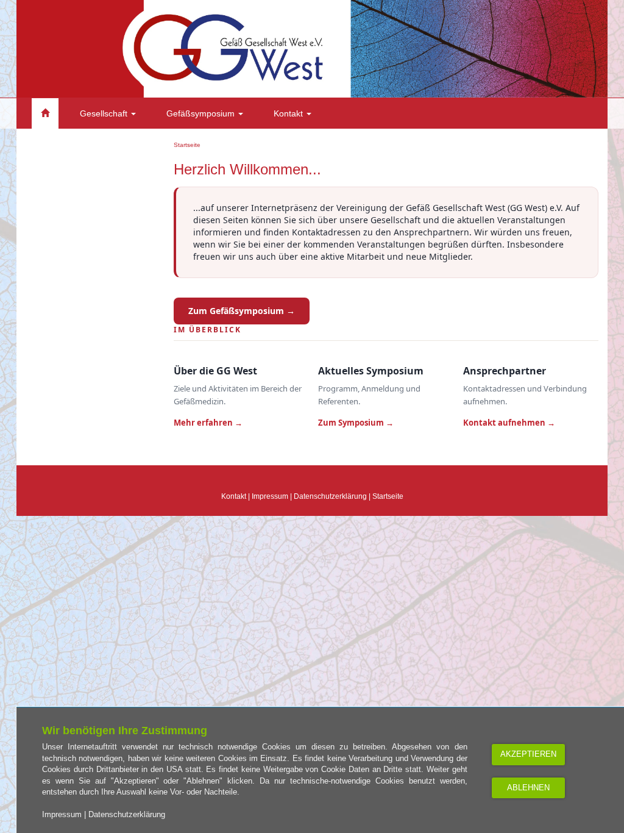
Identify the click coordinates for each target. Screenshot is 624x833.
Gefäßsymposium (201, 113)
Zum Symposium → (356, 422)
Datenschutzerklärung (330, 496)
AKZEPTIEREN (528, 754)
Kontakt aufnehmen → (509, 422)
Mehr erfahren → (208, 422)
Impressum (270, 496)
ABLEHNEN (528, 787)
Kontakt (289, 113)
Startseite (187, 144)
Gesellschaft (105, 113)
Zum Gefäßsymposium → (241, 310)
